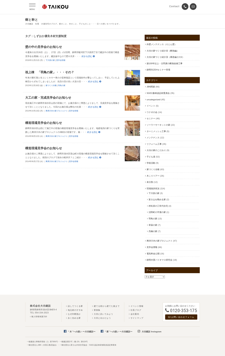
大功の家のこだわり (156, 150)
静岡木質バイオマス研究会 (159, 260)
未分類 (150, 182)
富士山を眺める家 (157, 199)
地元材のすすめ (75, 310)
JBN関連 (151, 86)
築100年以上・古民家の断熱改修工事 (164, 63)
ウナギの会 (152, 112)
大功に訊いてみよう (103, 314)
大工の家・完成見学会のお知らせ (48, 97)
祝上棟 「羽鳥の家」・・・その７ (49, 72)
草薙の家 (153, 225)
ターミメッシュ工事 (156, 131)
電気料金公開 (153, 253)
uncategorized (153, 99)
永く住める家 (74, 318)
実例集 (97, 310)
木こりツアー (153, 176)
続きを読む (87, 56)
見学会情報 (60, 60)
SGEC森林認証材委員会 (158, 93)
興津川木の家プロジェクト (57, 111)
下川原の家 (50, 60)
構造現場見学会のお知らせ (43, 122)
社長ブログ (136, 310)
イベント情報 (137, 306)
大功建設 (55, 6)
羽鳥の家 (61, 85)
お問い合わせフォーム (182, 317)
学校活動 (151, 163)
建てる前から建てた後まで (107, 306)
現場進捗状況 (153, 188)
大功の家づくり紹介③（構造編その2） (165, 57)
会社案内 (135, 314)
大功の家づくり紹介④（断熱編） (163, 51)
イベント (151, 106)
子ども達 (151, 156)
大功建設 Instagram (151, 331)
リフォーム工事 (154, 144)
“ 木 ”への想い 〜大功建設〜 (82, 331)
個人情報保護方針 (39, 316)
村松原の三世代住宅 (158, 206)
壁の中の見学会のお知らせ (43, 46)
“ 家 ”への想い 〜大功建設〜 (118, 331)
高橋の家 (153, 231)
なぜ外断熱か (74, 314)
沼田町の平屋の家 (157, 212)
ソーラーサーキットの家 (158, 125)
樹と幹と (31, 19)
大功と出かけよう (102, 318)
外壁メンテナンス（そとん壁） (162, 44)
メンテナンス (153, 137)
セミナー (151, 118)
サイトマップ (137, 318)
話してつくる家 (75, 306)
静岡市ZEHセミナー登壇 (158, 69)
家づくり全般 (51, 85)
